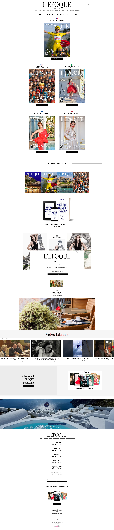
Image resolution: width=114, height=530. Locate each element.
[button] (77, 252)
